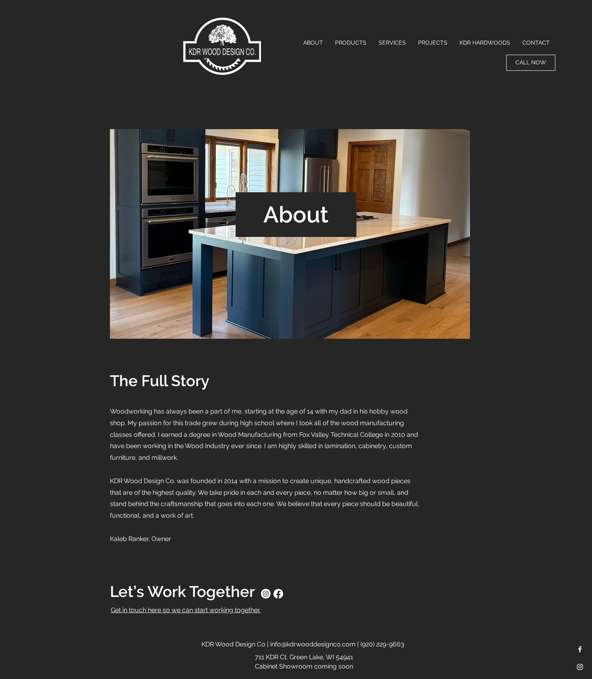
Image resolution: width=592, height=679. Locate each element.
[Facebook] (278, 594)
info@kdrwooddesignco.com (313, 644)
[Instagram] (266, 594)
